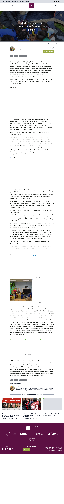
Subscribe (26, 449)
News (9, 5)
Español (20, 5)
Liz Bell (17, 48)
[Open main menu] (3, 6)
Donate (50, 5)
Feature (16, 55)
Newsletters (44, 5)
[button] (50, 47)
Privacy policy (59, 450)
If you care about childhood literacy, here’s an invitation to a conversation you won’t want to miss (11, 415)
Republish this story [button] (48, 51)
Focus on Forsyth (22, 55)
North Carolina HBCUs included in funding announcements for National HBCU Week (31, 415)
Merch (54, 5)
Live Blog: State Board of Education (51, 413)
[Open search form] (5, 6)
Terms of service (52, 450)
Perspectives (15, 5)
